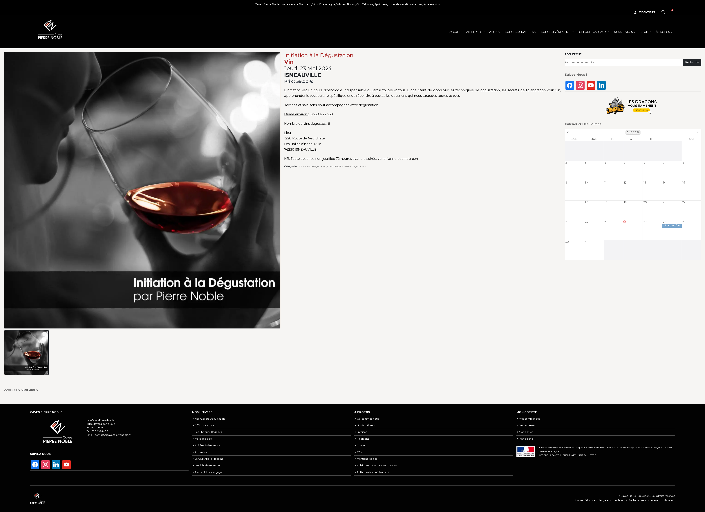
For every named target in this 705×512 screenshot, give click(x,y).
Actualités (201, 452)
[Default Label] (591, 85)
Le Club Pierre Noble (207, 465)
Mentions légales (367, 458)
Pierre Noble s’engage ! (209, 472)
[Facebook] (569, 85)
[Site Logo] (50, 29)
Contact (362, 445)
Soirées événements (556, 32)
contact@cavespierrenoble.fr (113, 434)
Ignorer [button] (445, 4)
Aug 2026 (633, 132)
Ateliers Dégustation (482, 32)
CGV (359, 452)
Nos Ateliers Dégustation (210, 418)
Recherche (573, 54)
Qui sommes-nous (368, 418)
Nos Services (623, 32)
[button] (663, 12)
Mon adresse (527, 425)
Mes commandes (529, 418)
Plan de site (526, 438)
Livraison (362, 431)
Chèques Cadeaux (592, 32)
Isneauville (332, 166)
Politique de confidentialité (373, 472)
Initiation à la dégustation (312, 166)
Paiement (363, 438)
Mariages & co (203, 438)
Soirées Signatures (519, 32)
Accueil (455, 32)
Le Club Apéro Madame (209, 458)
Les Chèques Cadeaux (208, 431)
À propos (663, 32)
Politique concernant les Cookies (377, 465)
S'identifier (647, 12)
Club (644, 32)
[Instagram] (580, 85)
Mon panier (526, 431)
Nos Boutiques (366, 425)
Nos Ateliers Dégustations (352, 166)
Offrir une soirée (204, 425)
